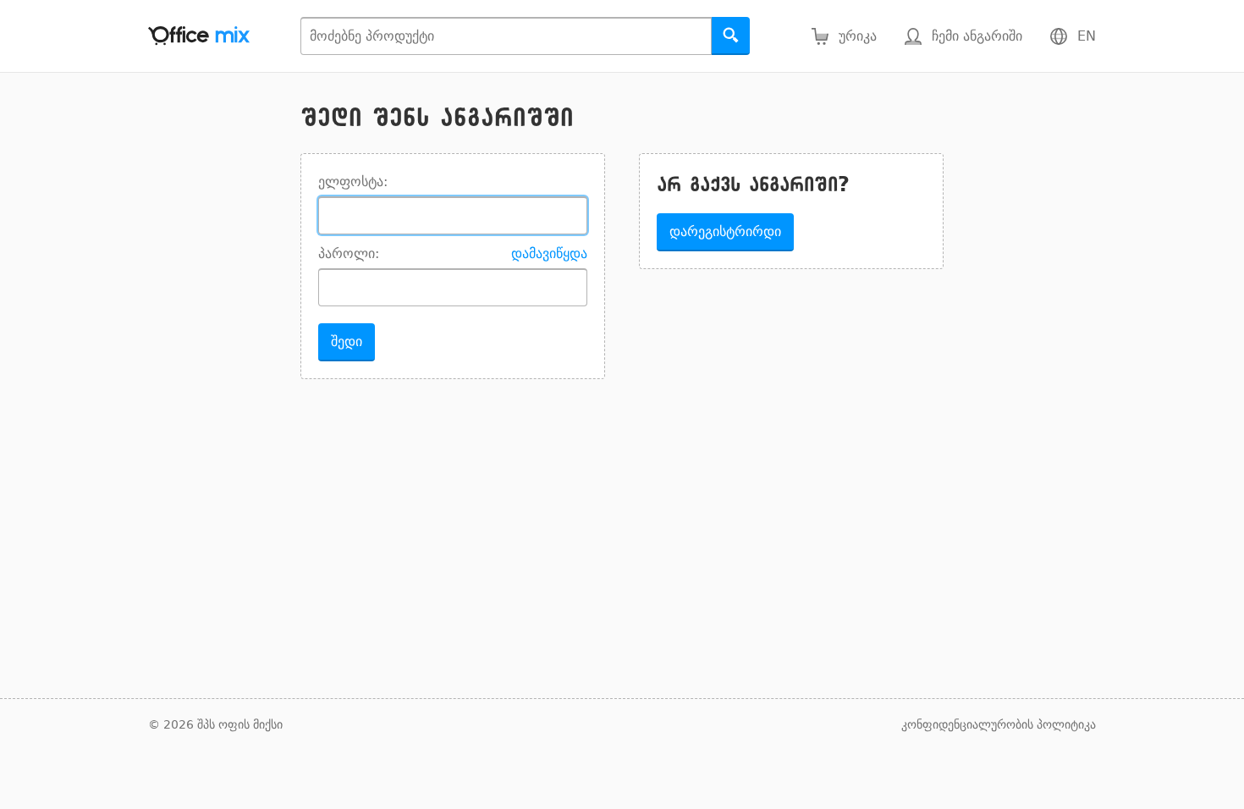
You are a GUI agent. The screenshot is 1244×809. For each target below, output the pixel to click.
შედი (346, 341)
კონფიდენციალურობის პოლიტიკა (998, 724)
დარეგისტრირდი (725, 231)
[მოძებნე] (731, 36)
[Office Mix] (199, 36)
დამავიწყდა (549, 253)
